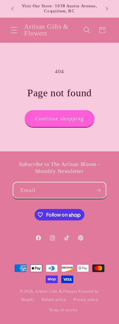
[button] (14, 30)
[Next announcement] (107, 9)
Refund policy (54, 299)
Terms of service (63, 310)
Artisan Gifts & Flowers (56, 291)
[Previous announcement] (12, 9)
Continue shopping (59, 119)
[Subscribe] (98, 190)
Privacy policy (85, 299)
